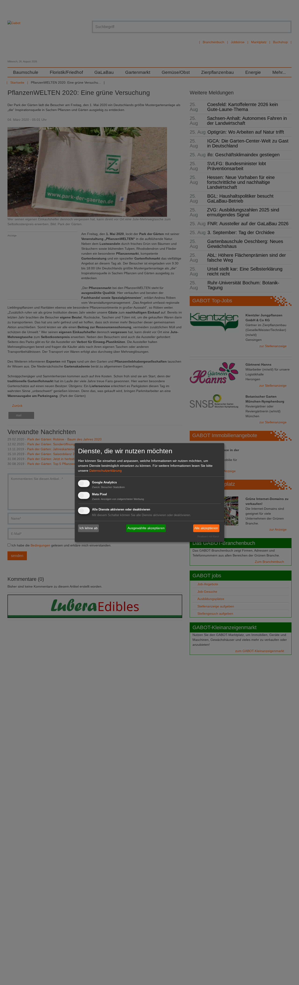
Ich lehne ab (88, 528)
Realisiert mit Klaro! (208, 536)
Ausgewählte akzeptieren (146, 528)
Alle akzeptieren (206, 528)
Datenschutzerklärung (105, 470)
